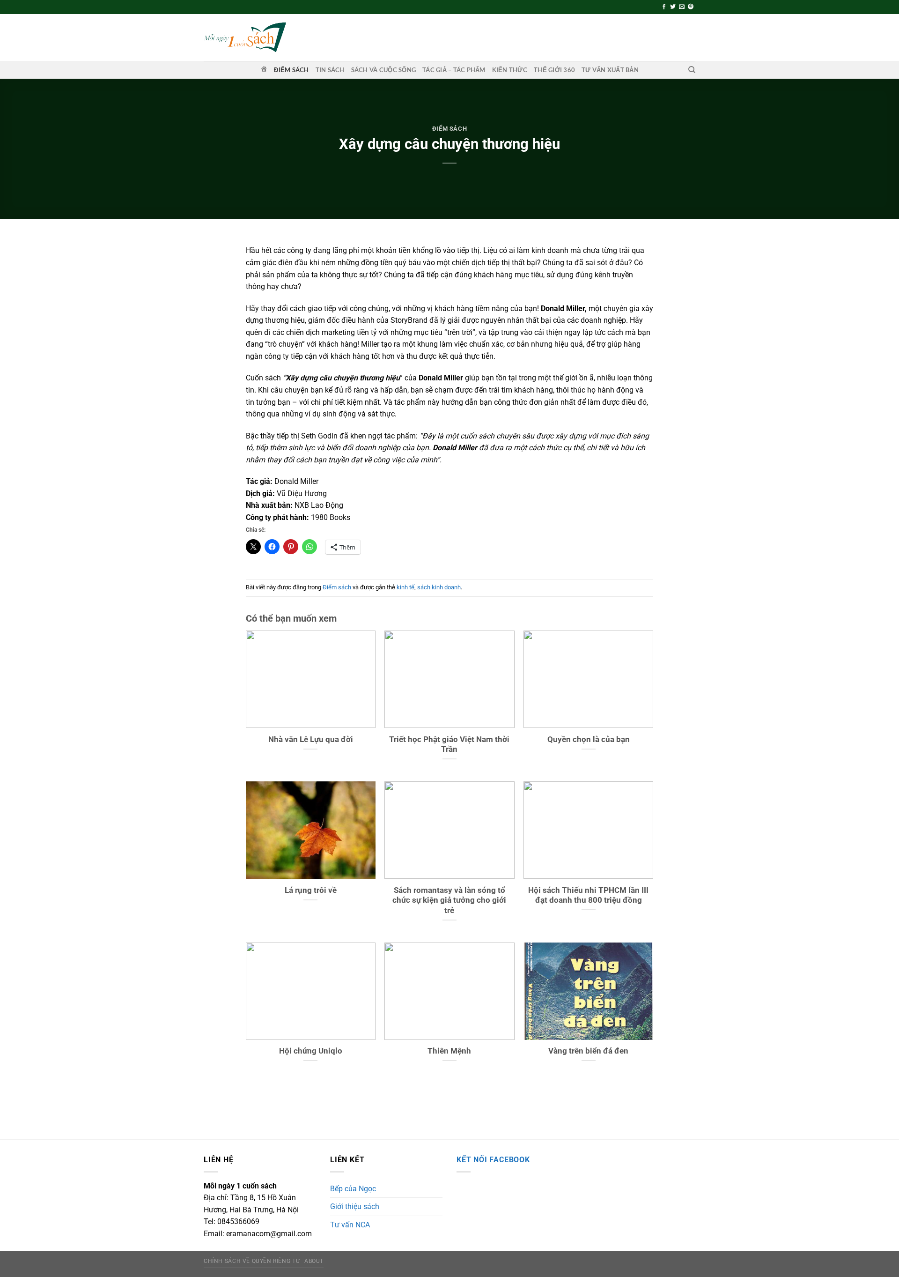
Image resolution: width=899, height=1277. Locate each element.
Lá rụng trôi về (311, 890)
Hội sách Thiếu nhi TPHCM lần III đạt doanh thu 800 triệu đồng (588, 895)
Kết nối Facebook (493, 1159)
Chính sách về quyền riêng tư (252, 1261)
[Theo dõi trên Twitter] (673, 7)
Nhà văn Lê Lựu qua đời (310, 739)
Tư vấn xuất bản (610, 70)
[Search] (691, 70)
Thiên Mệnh (449, 1051)
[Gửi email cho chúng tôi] (682, 7)
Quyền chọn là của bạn (588, 739)
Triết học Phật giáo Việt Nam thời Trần (449, 744)
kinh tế (405, 587)
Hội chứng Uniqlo (310, 1051)
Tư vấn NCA (350, 1224)
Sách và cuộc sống (383, 70)
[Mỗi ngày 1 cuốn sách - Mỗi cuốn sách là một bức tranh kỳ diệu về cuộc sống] (245, 37)
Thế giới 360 (554, 70)
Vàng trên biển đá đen (588, 1051)
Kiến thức (509, 70)
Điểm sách (291, 70)
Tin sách (330, 70)
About (314, 1261)
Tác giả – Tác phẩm (454, 70)
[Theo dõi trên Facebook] (664, 7)
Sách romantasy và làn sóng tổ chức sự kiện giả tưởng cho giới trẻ (449, 900)
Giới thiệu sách (354, 1206)
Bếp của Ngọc (353, 1188)
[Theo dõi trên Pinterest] (690, 7)
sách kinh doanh (439, 587)
